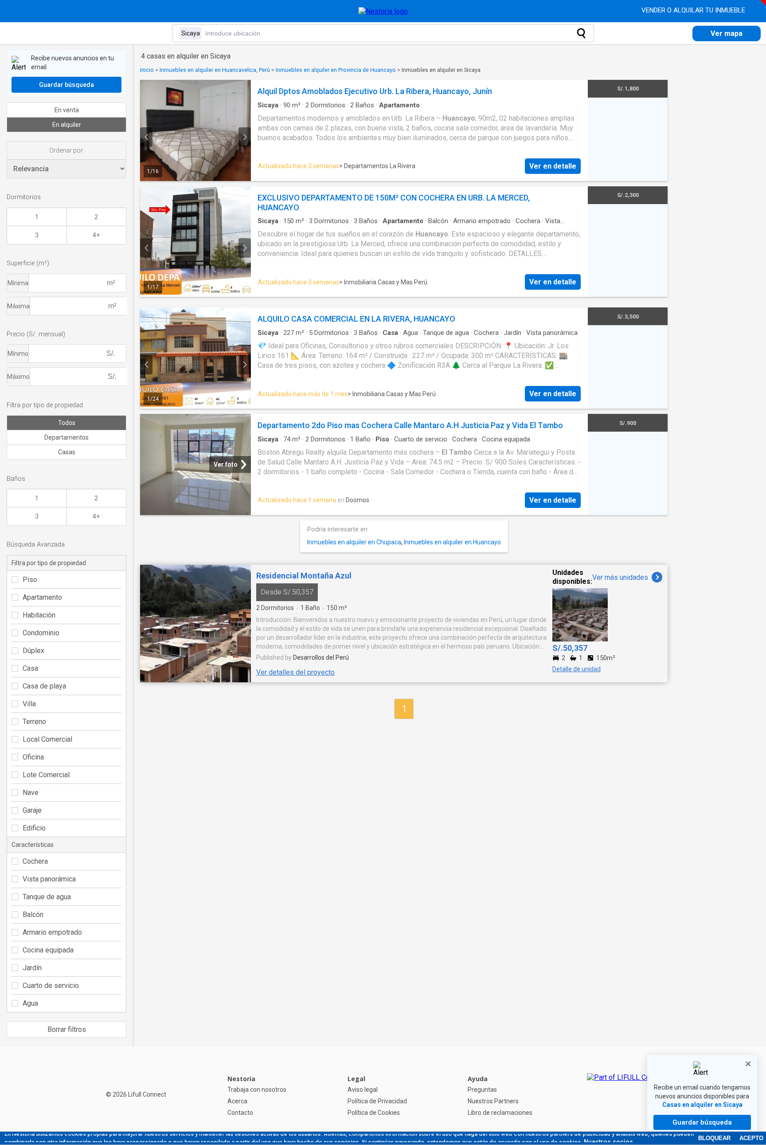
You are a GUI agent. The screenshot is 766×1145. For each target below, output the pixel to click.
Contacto (240, 1112)
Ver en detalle (552, 166)
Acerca (237, 1101)
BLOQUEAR (714, 1138)
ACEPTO (751, 1138)
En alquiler (66, 124)
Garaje (32, 810)
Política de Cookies (374, 1112)
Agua (30, 1003)
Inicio (147, 70)
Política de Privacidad (377, 1101)
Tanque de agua (47, 897)
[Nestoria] (383, 11)
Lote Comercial (46, 775)
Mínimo (18, 353)
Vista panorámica (49, 879)
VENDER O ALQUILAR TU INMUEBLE (694, 10)
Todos (66, 422)
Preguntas (482, 1089)
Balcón (33, 914)
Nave (31, 792)
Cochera (35, 861)
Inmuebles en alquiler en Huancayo (452, 542)
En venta (67, 110)
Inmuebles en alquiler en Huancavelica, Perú (215, 70)
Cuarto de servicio (51, 985)
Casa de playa (44, 686)
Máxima (18, 306)
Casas (66, 452)
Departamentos (66, 437)
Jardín (32, 968)
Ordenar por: (66, 150)
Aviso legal (363, 1089)
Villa (29, 704)
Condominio (41, 633)
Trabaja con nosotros (256, 1089)
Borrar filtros (66, 1029)
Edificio (34, 828)
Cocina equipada (48, 950)
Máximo (18, 376)
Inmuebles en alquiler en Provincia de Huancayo (336, 70)
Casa (30, 668)
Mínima (18, 283)
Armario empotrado (52, 932)
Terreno (34, 721)
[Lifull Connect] (627, 1095)
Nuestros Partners (493, 1101)
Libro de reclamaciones (500, 1112)
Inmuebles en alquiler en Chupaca (354, 542)
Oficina (33, 757)
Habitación (39, 615)
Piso (30, 579)
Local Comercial (47, 739)
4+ (96, 235)
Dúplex (33, 650)
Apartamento (42, 597)
